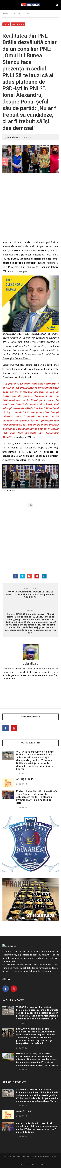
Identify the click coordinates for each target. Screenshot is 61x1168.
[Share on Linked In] (44, 576)
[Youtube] (14, 728)
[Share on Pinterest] (36, 576)
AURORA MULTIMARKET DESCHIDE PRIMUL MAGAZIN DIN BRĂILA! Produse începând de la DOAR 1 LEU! (30, 594)
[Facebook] (5, 728)
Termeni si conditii (36, 1164)
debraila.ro (12, 137)
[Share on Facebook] (15, 576)
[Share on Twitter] (22, 576)
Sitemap (20, 1164)
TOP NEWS (17, 24)
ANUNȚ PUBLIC (25, 779)
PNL (5, 24)
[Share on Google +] (29, 576)
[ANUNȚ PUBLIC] (8, 782)
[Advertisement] (30, 208)
